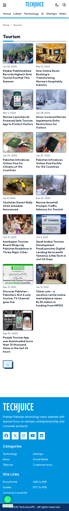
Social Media (40, 459)
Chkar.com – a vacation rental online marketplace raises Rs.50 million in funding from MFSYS (51, 298)
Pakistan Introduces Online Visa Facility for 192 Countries (49, 163)
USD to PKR (40, 482)
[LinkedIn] (41, 435)
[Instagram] (24, 435)
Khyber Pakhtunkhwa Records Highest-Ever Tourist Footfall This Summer (17, 76)
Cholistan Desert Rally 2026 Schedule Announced (17, 206)
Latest (17, 13)
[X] (15, 435)
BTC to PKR (40, 487)
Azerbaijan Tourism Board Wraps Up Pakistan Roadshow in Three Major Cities (17, 247)
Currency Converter (15, 492)
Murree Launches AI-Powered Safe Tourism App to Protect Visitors (18, 120)
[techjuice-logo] (34, 5)
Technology (31, 13)
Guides (7, 487)
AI (42, 13)
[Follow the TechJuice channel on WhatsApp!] (8, 499)
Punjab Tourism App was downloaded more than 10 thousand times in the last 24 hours (18, 344)
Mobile (63, 13)
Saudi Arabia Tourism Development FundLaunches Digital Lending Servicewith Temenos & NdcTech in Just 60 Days (51, 250)
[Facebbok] (6, 435)
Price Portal (10, 482)
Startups (51, 13)
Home (7, 13)
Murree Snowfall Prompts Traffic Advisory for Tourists (49, 206)
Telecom (8, 464)
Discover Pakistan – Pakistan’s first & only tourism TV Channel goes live (17, 297)
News (6, 459)
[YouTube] (32, 435)
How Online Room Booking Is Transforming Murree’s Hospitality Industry (49, 78)
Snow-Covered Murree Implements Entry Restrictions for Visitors (51, 122)
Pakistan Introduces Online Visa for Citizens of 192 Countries (16, 165)
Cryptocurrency (42, 464)
